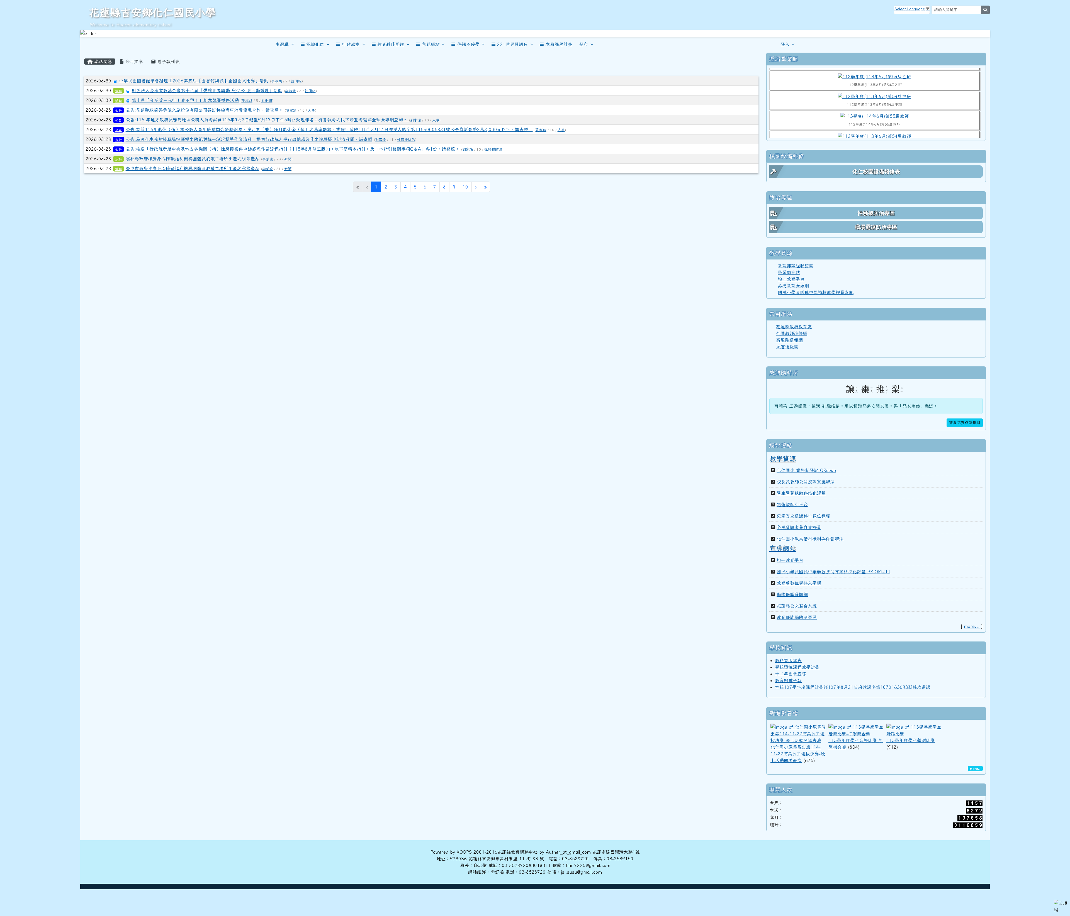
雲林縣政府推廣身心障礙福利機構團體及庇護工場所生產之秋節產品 (192, 158)
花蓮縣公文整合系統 (797, 606)
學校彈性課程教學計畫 (797, 667)
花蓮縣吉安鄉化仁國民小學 (152, 12)
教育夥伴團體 (390, 44)
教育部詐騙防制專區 (797, 617)
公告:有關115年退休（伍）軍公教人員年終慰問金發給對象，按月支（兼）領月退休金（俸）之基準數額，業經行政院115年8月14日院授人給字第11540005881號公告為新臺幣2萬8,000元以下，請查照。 (329, 129)
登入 (784, 44)
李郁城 (267, 159)
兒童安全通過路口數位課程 (803, 516)
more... (972, 626)
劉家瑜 (291, 110)
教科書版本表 (788, 660)
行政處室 (351, 44)
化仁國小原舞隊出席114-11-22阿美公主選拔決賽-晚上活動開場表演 (797, 754)
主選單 (282, 44)
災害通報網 (787, 346)
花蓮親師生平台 (792, 504)
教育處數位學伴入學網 (799, 583)
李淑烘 (276, 81)
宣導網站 (782, 548)
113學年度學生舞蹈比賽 (910, 740)
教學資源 (782, 458)
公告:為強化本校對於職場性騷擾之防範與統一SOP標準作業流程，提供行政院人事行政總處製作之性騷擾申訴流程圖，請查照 (249, 139)
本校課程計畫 (559, 44)
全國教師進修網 (791, 333)
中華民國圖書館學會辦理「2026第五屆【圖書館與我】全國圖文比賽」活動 (193, 81)
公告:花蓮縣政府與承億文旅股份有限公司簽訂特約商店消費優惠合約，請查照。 (204, 110)
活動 (118, 90)
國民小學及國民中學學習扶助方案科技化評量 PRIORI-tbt (833, 571)
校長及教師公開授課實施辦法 (806, 481)
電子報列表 (167, 61)
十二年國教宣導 (790, 674)
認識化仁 (315, 44)
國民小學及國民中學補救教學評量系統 (815, 292)
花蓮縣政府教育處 (794, 326)
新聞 (287, 159)
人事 (311, 110)
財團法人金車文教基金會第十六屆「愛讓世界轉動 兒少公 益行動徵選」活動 (207, 90)
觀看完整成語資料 (964, 423)
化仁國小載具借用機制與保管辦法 (810, 539)
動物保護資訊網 (792, 594)
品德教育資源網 (793, 285)
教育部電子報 (788, 680)
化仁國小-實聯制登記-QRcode (806, 470)
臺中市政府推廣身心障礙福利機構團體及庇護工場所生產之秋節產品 (192, 168)
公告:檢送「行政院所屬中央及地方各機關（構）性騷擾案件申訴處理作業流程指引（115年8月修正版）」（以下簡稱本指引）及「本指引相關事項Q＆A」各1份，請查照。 (292, 149)
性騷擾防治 (406, 139)
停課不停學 (468, 44)
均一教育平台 (791, 279)
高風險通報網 (789, 340)
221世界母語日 (512, 44)
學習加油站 (789, 272)
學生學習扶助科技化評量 (801, 493)
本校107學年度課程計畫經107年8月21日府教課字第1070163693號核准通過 (852, 687)
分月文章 (133, 61)
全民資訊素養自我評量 (799, 527)
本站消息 (102, 61)
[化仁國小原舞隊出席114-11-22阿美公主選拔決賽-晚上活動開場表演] (798, 733)
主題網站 (431, 44)
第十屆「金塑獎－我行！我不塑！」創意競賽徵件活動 (185, 100)
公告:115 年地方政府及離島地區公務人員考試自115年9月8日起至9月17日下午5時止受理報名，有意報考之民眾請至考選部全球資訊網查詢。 (267, 119)
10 (465, 187)
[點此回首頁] (535, 33)
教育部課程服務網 (795, 265)
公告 (118, 110)
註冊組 (296, 81)
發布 (583, 44)
